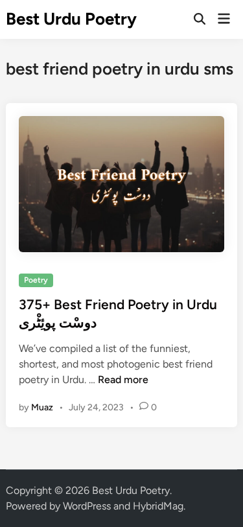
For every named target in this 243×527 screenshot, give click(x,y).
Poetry (36, 280)
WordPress (87, 506)
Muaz (42, 407)
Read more (123, 379)
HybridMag (158, 506)
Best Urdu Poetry (71, 18)
